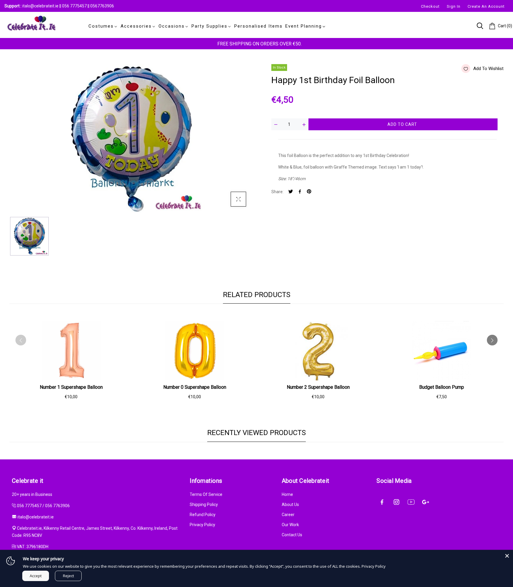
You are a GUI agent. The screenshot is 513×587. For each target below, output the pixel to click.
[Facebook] (300, 192)
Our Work (290, 524)
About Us (290, 504)
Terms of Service (206, 494)
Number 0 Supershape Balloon (194, 387)
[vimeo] (309, 192)
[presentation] (20, 340)
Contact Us (292, 534)
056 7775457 (75, 6)
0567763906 (102, 6)
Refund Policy (203, 514)
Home (287, 494)
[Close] (507, 556)
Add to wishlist (488, 68)
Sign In (453, 6)
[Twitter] (290, 192)
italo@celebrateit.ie (40, 6)
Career (288, 514)
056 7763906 (57, 505)
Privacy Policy (202, 524)
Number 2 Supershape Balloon (318, 387)
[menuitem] (102, 26)
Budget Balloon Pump (441, 387)
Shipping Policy (204, 504)
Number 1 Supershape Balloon (71, 387)
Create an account (486, 6)
